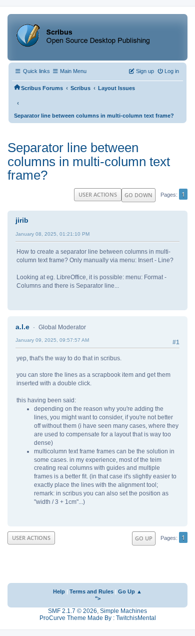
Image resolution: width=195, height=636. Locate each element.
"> (97, 598)
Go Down (138, 195)
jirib (22, 220)
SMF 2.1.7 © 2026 (72, 610)
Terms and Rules (92, 591)
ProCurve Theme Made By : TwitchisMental (98, 617)
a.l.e (23, 327)
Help (59, 591)
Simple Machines (123, 610)
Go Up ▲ (130, 591)
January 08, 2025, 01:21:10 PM (53, 234)
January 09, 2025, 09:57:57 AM (52, 340)
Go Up (143, 538)
